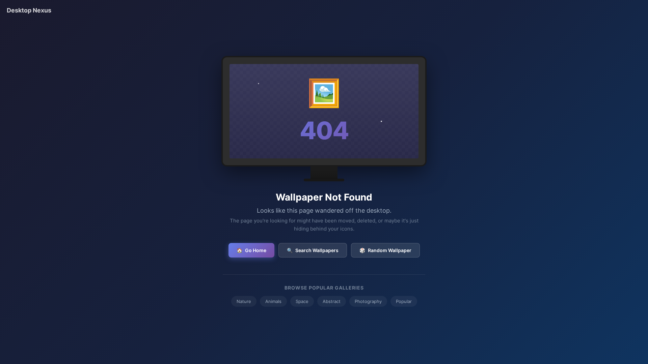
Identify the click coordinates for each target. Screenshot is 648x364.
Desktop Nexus (29, 10)
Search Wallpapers (313, 250)
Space (302, 301)
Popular (404, 301)
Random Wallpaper (385, 250)
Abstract (332, 301)
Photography (368, 301)
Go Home (251, 250)
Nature (244, 301)
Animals (273, 301)
